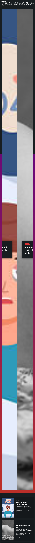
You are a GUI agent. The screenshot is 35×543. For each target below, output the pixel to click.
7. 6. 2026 (18, 523)
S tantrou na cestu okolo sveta (16, 250)
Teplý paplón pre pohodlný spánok (21, 503)
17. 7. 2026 (18, 500)
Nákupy (18, 514)
